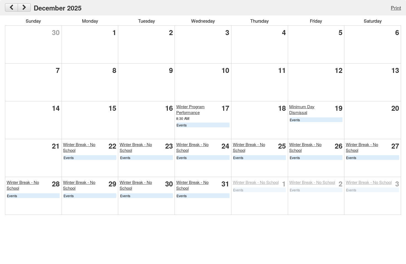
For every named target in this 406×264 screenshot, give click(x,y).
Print (396, 7)
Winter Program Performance (190, 109)
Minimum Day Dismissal (302, 109)
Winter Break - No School (256, 182)
